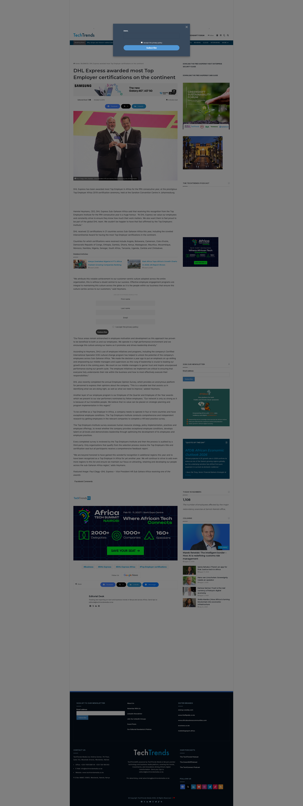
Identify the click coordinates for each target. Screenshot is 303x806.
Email (126, 31)
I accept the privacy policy (152, 43)
